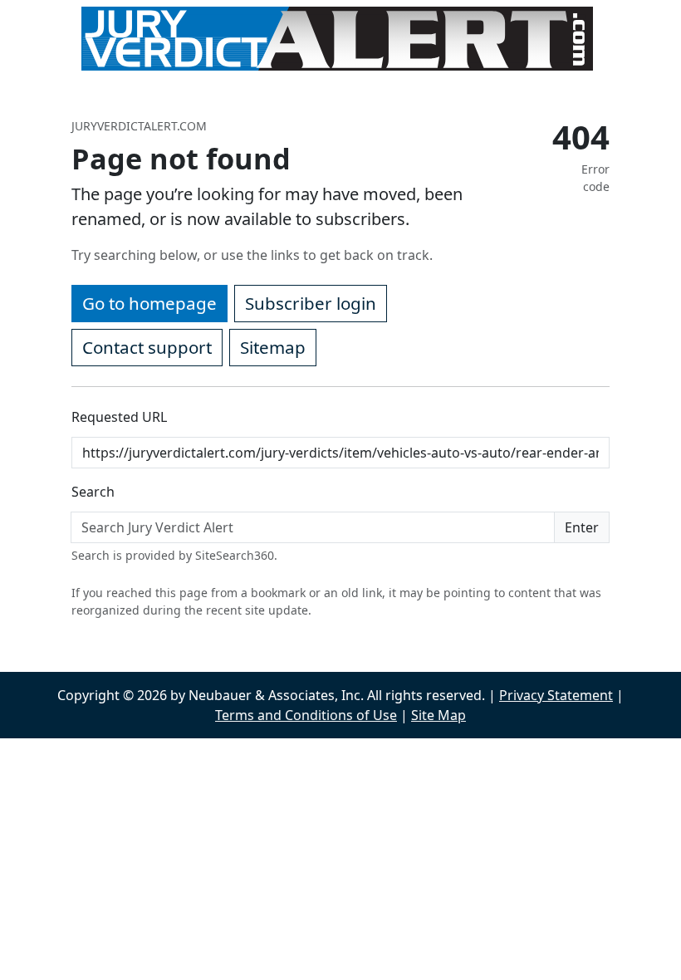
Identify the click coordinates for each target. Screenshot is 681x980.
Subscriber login (310, 303)
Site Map (438, 715)
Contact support (147, 347)
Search (93, 492)
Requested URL (119, 417)
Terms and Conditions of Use (306, 715)
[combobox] (313, 527)
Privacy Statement (556, 695)
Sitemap (273, 347)
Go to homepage (149, 303)
